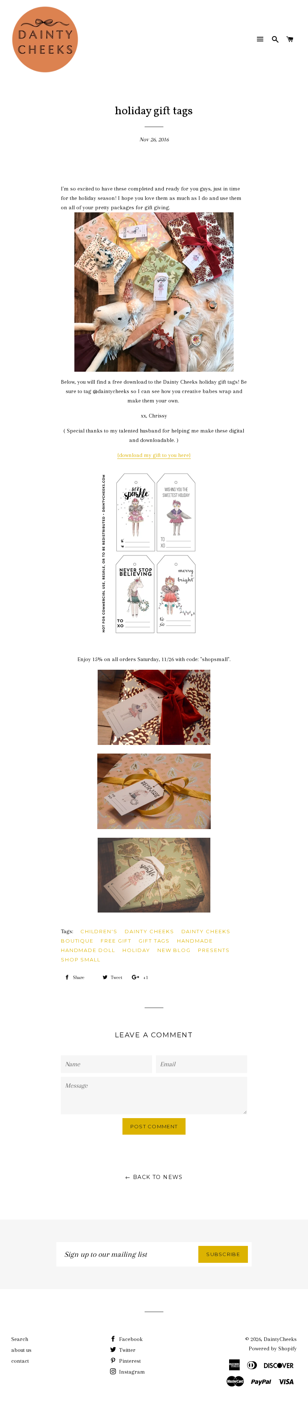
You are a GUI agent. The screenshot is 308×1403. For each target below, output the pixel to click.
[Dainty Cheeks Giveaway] (154, 292)
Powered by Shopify (273, 1348)
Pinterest (129, 1361)
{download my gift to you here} (154, 455)
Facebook (130, 1339)
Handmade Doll (88, 950)
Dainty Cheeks (149, 931)
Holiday (136, 950)
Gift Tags (154, 941)
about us (21, 1350)
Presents (214, 950)
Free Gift (116, 941)
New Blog (174, 950)
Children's (99, 931)
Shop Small (81, 960)
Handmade (195, 941)
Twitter (127, 1350)
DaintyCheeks (280, 1339)
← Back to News (154, 1177)
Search (19, 1339)
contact (20, 1361)
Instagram (131, 1371)
